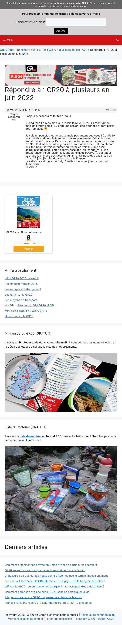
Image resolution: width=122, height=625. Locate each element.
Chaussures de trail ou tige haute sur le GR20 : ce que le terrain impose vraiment (56, 575)
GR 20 (85, 3)
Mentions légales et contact (25, 618)
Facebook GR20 (85, 618)
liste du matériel (30, 436)
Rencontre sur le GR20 (31, 49)
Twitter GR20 (106, 618)
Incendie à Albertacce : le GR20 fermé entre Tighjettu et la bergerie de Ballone (55, 581)
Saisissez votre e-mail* (30, 22)
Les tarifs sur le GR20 (18, 294)
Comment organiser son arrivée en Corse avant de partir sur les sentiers (51, 564)
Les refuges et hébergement (23, 289)
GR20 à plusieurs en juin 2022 (68, 49)
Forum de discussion (59, 618)
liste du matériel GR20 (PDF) (35, 305)
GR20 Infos (7, 49)
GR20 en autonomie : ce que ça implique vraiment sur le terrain (45, 570)
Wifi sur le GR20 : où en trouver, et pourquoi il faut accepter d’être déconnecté (54, 586)
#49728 (111, 109)
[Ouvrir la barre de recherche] (117, 40)
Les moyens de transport (21, 300)
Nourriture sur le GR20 (19, 316)
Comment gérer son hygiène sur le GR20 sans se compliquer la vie (47, 592)
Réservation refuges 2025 (21, 283)
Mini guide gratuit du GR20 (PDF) (26, 310)
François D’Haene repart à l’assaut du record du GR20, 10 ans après (48, 602)
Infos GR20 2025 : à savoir (22, 278)
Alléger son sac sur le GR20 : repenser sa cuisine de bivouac (43, 597)
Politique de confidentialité (98, 614)
